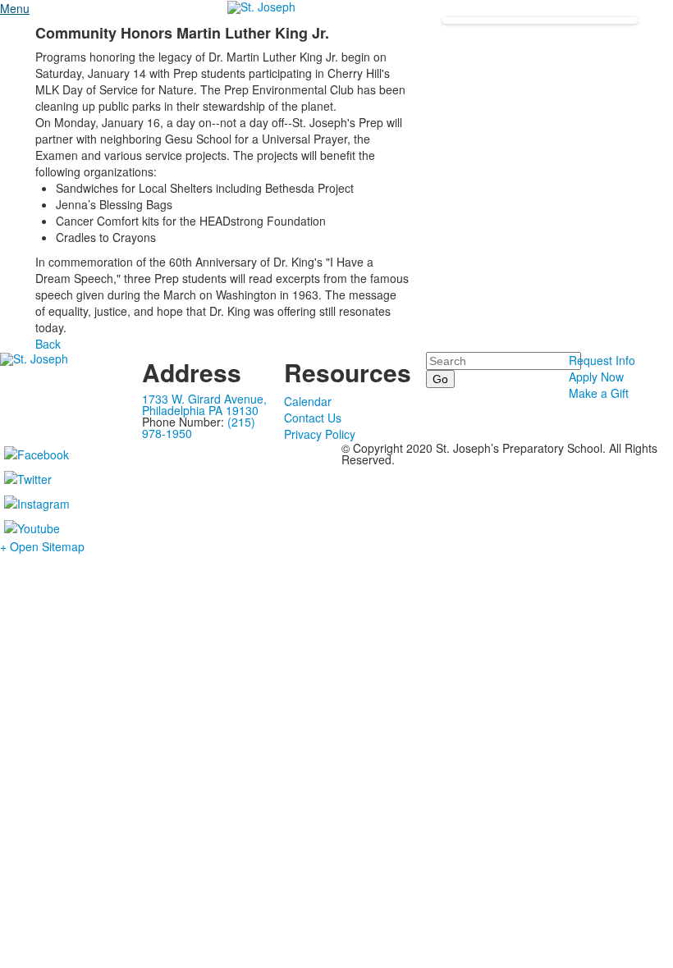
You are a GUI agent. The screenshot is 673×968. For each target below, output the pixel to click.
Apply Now (596, 376)
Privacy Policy (319, 434)
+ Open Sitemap (42, 546)
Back (48, 344)
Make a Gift (599, 393)
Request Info (602, 360)
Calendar (308, 401)
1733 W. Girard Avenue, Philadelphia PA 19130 (204, 404)
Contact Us (312, 417)
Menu (15, 8)
